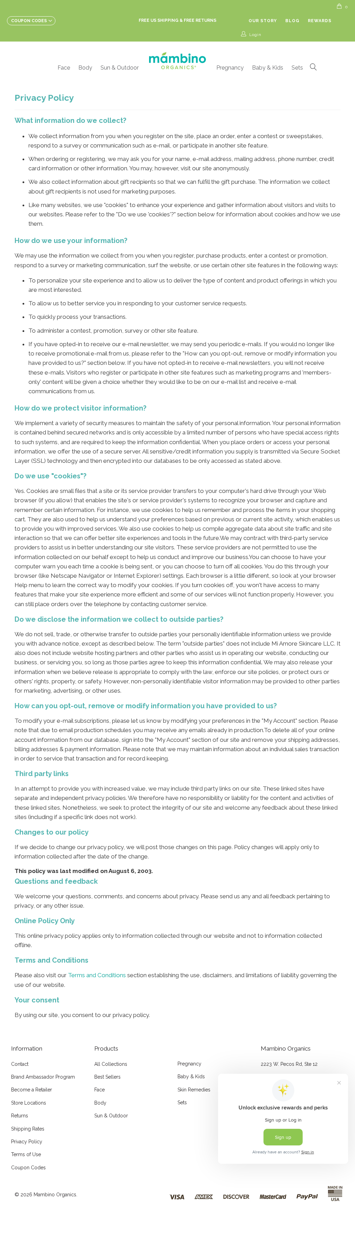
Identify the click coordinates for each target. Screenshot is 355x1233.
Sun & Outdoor (120, 67)
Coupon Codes (28, 1167)
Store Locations (28, 1103)
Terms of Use (26, 1154)
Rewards (319, 20)
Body (85, 67)
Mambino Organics (55, 1194)
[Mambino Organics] (177, 61)
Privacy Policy (26, 1141)
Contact (19, 1064)
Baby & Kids (267, 67)
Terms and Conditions (97, 975)
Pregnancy (230, 67)
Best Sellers (107, 1077)
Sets (297, 67)
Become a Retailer (31, 1089)
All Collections (110, 1064)
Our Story (263, 20)
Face (64, 67)
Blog (292, 20)
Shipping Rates (27, 1129)
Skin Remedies (194, 1089)
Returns (19, 1115)
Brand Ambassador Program (43, 1077)
